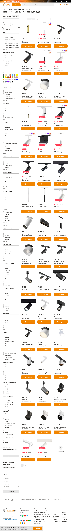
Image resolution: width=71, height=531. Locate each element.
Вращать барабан (27, 269)
